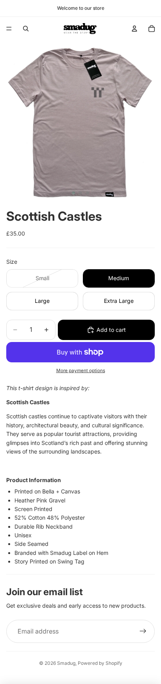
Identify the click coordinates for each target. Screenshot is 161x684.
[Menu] (9, 29)
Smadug (66, 663)
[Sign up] (143, 631)
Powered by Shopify (100, 663)
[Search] (25, 28)
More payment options (80, 370)
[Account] (134, 28)
